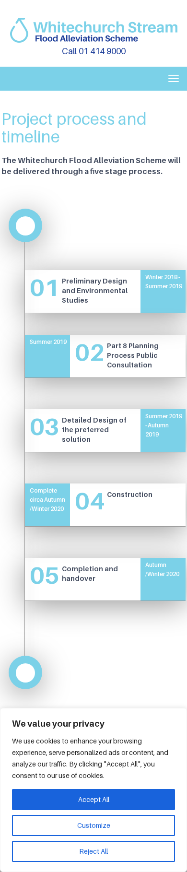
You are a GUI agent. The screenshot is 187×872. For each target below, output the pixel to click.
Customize (93, 825)
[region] (93, 790)
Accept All (93, 799)
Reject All (93, 851)
